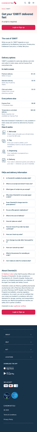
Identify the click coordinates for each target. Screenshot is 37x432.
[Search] (25, 3)
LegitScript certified (20, 306)
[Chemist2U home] (9, 3)
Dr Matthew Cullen (7, 274)
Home (3, 8)
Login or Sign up (18, 27)
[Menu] (33, 3)
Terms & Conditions (10, 415)
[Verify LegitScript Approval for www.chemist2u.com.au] (7, 395)
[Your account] (29, 3)
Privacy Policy (8, 419)
